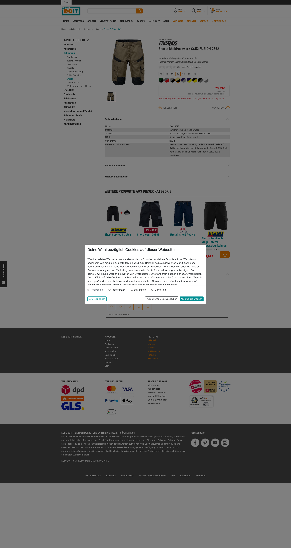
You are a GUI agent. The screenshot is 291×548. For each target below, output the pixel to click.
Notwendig (96, 289)
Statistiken (140, 289)
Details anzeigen (97, 299)
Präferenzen (118, 289)
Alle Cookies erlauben (191, 299)
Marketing (160, 289)
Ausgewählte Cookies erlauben (162, 299)
